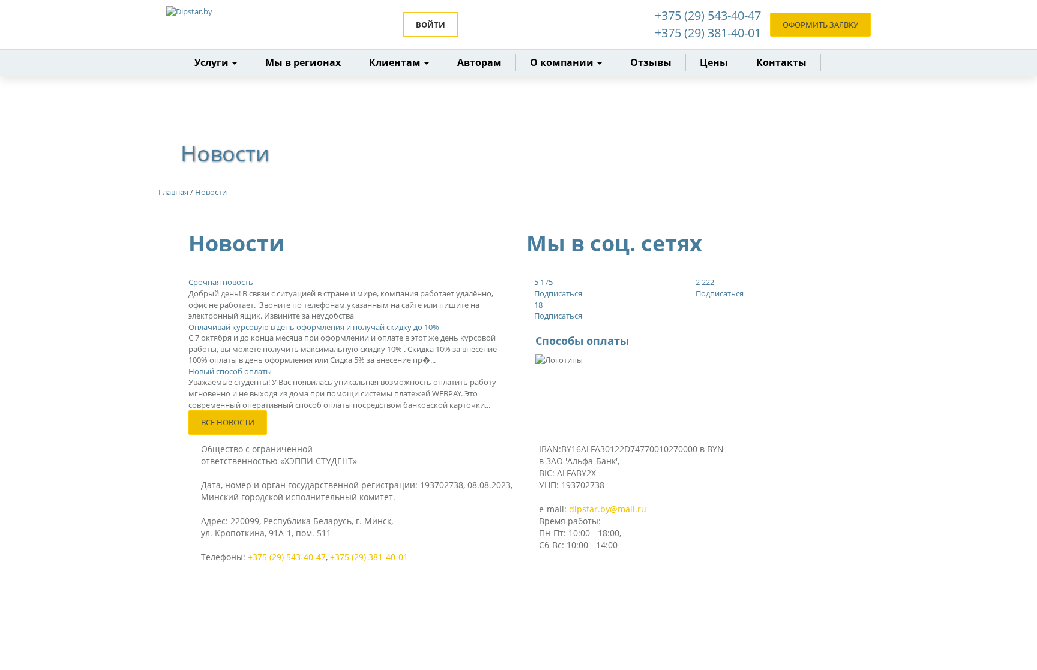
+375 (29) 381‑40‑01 (369, 557)
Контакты (781, 62)
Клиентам (396, 62)
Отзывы (651, 62)
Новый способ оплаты (230, 371)
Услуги (212, 62)
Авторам (479, 62)
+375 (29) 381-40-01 (708, 33)
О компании (563, 62)
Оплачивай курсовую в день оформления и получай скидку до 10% (313, 327)
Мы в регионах (303, 62)
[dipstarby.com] (218, 24)
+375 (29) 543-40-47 (708, 15)
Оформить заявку (820, 24)
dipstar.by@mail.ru (607, 509)
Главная (173, 192)
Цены (714, 62)
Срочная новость (220, 282)
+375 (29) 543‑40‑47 (287, 557)
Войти (430, 24)
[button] (399, 63)
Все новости (227, 422)
